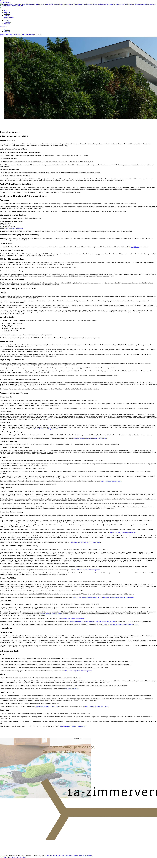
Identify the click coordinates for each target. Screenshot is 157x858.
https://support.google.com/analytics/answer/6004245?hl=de (89, 438)
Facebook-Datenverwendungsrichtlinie (50, 613)
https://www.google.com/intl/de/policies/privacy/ (86, 597)
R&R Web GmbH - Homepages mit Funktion (13, 857)
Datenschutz (7, 22)
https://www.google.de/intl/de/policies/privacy (78, 671)
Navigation (3, 27)
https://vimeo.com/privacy (71, 688)
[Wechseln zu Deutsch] (7, 30)
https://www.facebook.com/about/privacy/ (72, 618)
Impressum (7, 23)
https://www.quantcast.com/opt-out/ (111, 481)
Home (5, 10)
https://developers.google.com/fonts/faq (47, 706)
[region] (78, 124)
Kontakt (6, 20)
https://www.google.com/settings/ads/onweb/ (123, 532)
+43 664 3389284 (52, 855)
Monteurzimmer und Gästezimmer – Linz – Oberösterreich (17, 34)
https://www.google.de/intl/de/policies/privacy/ (73, 726)
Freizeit (6, 19)
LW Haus (6, 15)
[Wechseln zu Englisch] (7, 31)
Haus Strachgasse (9, 17)
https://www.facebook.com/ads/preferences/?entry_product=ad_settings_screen (92, 621)
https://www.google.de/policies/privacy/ (88, 570)
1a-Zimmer (7, 14)
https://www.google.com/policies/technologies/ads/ (85, 542)
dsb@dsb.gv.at (135, 247)
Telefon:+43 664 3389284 (5, 1)
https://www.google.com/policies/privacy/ (97, 706)
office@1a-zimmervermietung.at (14, 228)
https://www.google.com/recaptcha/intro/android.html (118, 597)
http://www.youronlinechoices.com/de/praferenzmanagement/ (120, 624)
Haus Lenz (7, 12)
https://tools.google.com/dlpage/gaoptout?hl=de (47, 429)
